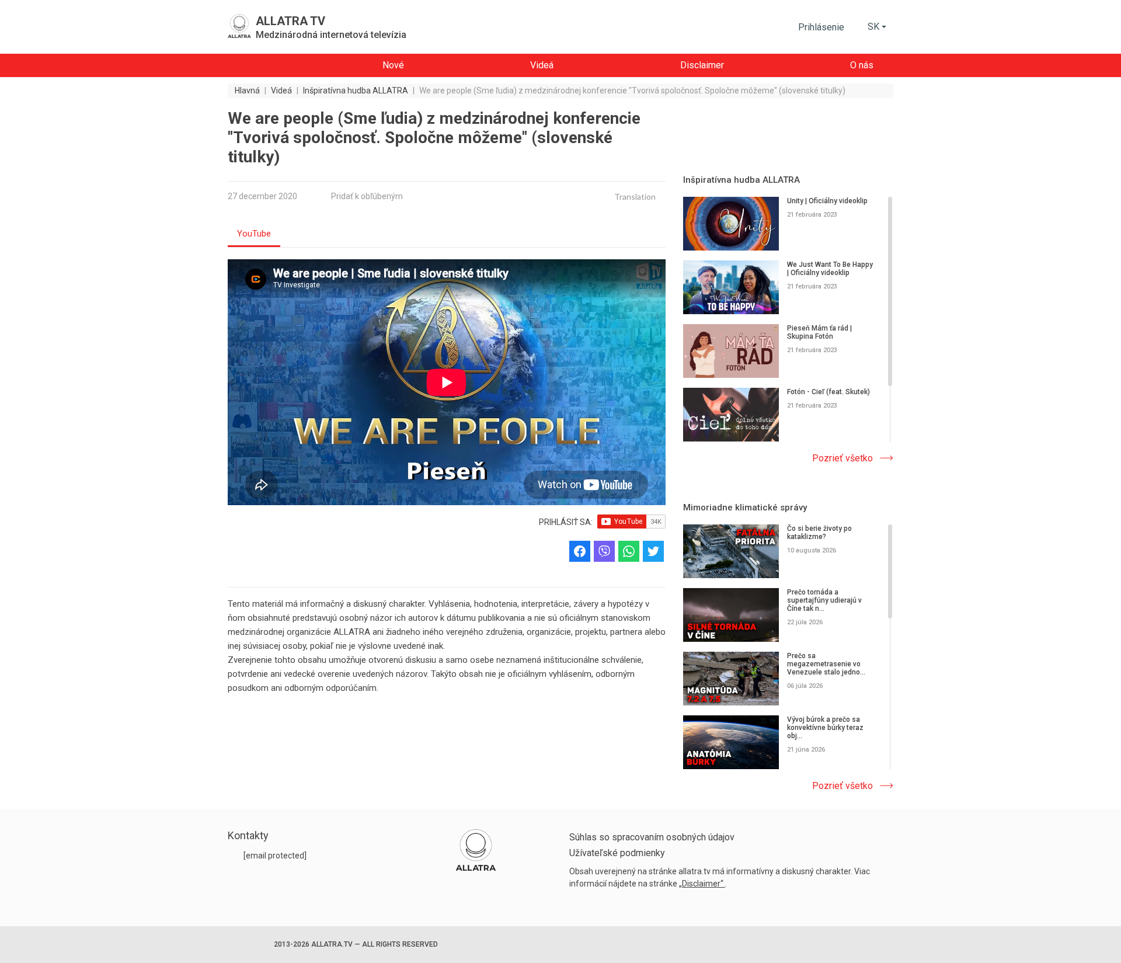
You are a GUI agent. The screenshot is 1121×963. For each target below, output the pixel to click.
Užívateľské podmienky (617, 852)
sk (873, 26)
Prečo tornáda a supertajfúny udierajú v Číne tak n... (824, 600)
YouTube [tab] (254, 233)
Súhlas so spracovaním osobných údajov (651, 837)
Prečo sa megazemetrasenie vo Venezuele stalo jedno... (826, 664)
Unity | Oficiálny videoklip (827, 201)
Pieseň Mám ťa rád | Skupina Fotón (819, 332)
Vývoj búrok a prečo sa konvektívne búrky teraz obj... (825, 727)
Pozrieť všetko (842, 458)
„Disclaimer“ (702, 883)
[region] (788, 320)
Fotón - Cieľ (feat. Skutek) (828, 392)
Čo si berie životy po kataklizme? (819, 532)
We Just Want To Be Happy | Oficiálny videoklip (830, 268)
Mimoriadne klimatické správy (745, 507)
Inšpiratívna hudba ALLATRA (741, 180)
